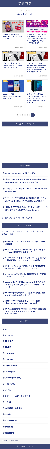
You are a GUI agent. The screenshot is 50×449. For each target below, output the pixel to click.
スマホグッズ (11, 372)
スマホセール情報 (13, 378)
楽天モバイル (11, 420)
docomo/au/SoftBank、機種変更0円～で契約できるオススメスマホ (25, 275)
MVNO (8, 347)
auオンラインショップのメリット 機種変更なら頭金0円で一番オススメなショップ (25, 267)
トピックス (10, 384)
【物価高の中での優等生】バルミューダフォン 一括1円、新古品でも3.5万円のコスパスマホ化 (26, 208)
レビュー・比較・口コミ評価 (17, 396)
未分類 (8, 414)
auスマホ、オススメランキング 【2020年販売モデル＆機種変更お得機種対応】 (25, 251)
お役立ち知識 (11, 365)
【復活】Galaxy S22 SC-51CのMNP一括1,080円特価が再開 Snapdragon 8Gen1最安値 (26, 181)
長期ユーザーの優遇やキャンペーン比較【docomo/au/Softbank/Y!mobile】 (22, 302)
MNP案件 (9, 341)
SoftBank (9, 353)
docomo (9, 335)
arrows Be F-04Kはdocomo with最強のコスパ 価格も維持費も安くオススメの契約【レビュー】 (25, 284)
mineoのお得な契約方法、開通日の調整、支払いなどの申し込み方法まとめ (25, 294)
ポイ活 (8, 390)
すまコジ (25, 3)
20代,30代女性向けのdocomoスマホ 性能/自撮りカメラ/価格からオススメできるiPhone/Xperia (25, 311)
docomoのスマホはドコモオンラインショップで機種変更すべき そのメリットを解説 (25, 259)
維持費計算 (10, 433)
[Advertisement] (20, 144)
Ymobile (9, 359)
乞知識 (8, 402)
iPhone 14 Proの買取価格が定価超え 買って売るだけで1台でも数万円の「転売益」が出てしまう (25, 199)
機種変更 (9, 427)
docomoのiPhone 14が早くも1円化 (20, 173)
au (6, 329)
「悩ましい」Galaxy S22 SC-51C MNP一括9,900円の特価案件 (26, 190)
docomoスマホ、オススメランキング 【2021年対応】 (25, 243)
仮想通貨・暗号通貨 (14, 408)
